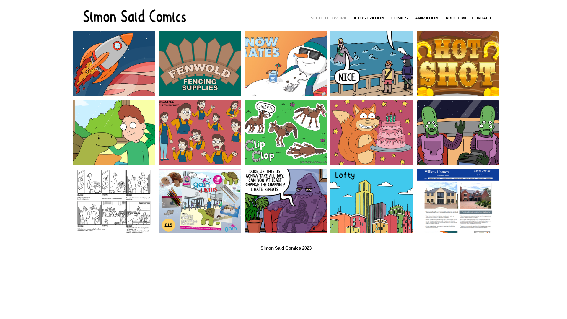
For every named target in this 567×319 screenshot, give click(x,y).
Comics (399, 18)
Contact (482, 18)
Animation (426, 18)
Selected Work (329, 18)
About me (456, 18)
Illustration (369, 18)
